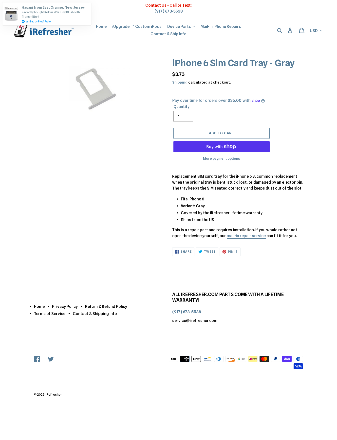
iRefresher (54, 394)
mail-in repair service (246, 235)
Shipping (179, 82)
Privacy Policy (65, 306)
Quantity (181, 106)
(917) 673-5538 (168, 11)
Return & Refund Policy (106, 306)
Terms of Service (49, 313)
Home (39, 306)
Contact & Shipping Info (95, 313)
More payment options (221, 158)
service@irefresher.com (194, 320)
